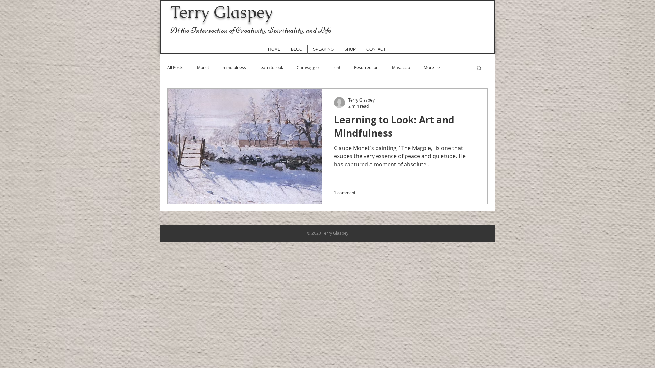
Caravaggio (308, 67)
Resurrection (366, 67)
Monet (203, 67)
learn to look (271, 67)
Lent (336, 67)
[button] (479, 68)
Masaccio (401, 67)
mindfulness (234, 67)
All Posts (175, 67)
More (429, 67)
